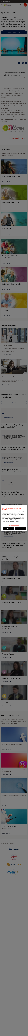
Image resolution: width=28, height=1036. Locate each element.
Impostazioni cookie (14, 525)
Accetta (20, 528)
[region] (14, 518)
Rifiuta (8, 528)
